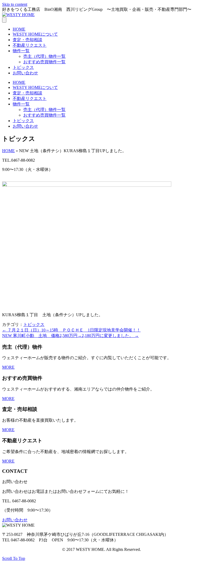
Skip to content (14, 4)
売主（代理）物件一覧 (44, 56)
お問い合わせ (25, 73)
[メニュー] (4, 20)
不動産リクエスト (30, 45)
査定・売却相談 (27, 39)
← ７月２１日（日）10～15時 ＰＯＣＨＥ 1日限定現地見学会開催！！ (71, 330)
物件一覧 (21, 51)
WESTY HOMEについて (35, 34)
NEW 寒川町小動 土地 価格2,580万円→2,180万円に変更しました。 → (70, 335)
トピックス (23, 67)
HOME (19, 29)
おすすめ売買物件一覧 (44, 62)
